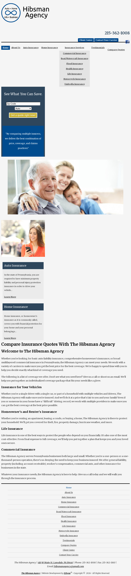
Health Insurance (74, 69)
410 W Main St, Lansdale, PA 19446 (55, 562)
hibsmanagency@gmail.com (69, 566)
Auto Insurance (31, 47)
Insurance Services (74, 47)
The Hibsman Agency (30, 573)
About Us (15, 47)
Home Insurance (49, 47)
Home (5, 47)
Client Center (85, 40)
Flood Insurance (74, 63)
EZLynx (67, 573)
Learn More (10, 297)
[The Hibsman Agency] (25, 23)
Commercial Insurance (74, 53)
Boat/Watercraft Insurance (74, 58)
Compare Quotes (116, 49)
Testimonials (98, 47)
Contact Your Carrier (106, 40)
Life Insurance (74, 74)
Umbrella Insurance (75, 84)
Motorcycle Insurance (74, 79)
